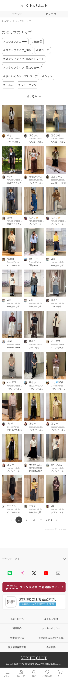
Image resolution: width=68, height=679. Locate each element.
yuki (53, 259)
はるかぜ (33, 135)
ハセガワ (55, 341)
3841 (49, 519)
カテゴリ (51, 13)
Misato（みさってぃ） (36, 464)
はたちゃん (56, 176)
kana (9, 341)
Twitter (34, 573)
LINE (9, 573)
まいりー (33, 259)
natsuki (10, 259)
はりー (32, 423)
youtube (46, 573)
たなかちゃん (35, 176)
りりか (32, 382)
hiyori (10, 423)
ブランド (17, 13)
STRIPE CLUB (34, 5)
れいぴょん (56, 464)
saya (9, 176)
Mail (58, 573)
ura (52, 506)
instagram (21, 573)
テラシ (32, 506)
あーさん (11, 506)
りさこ (54, 300)
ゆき (9, 135)
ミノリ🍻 (34, 217)
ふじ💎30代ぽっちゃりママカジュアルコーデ (58, 382)
